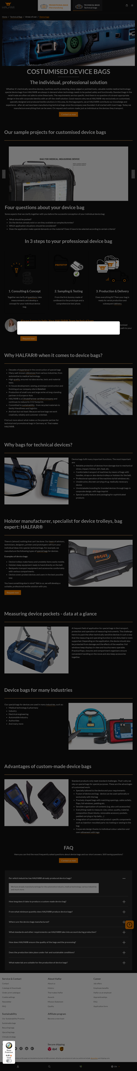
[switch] (9, 1060)
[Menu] (13, 1042)
